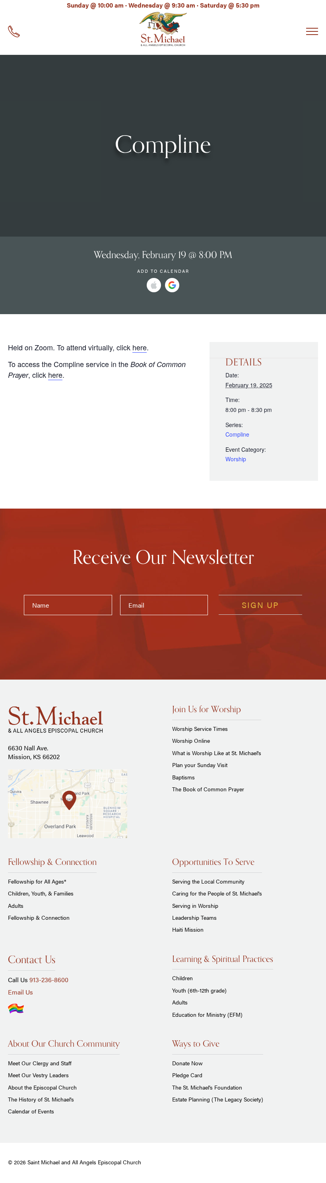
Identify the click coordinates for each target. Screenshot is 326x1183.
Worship (235, 459)
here (139, 347)
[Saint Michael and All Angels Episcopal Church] (163, 29)
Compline (237, 434)
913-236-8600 (48, 979)
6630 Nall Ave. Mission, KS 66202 (34, 752)
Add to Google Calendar (172, 285)
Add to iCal (154, 285)
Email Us (20, 992)
